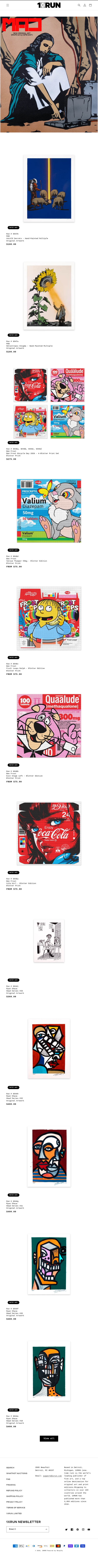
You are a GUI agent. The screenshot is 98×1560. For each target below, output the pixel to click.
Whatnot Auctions (16, 1473)
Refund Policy (14, 1490)
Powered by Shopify (55, 1550)
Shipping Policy (14, 1496)
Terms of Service (15, 1507)
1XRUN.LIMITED (14, 1513)
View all (49, 1438)
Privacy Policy (14, 1502)
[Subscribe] (46, 1529)
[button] (7, 5)
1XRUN (44, 1550)
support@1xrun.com (52, 1476)
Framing (11, 1485)
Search (10, 1468)
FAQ (8, 1479)
